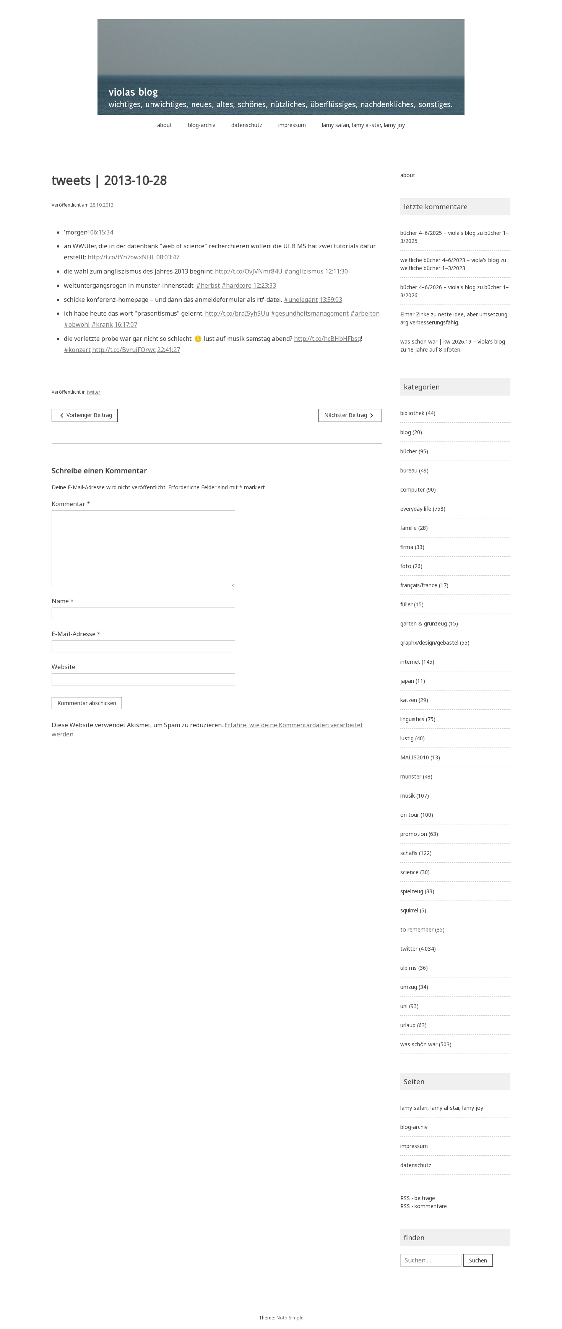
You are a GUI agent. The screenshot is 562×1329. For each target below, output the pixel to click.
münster (410, 776)
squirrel (409, 910)
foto (405, 566)
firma (406, 546)
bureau (408, 470)
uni (404, 1006)
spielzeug (411, 891)
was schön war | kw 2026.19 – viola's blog (452, 341)
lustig (407, 738)
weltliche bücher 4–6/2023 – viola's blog (449, 260)
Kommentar (71, 504)
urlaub (408, 1025)
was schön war (418, 1044)
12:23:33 (264, 285)
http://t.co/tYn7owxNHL (121, 257)
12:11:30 (336, 271)
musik (407, 795)
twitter (94, 392)
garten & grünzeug (423, 623)
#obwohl (77, 324)
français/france (418, 585)
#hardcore (236, 285)
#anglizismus (303, 271)
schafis (408, 853)
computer (412, 489)
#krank (102, 324)
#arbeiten (365, 313)
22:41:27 (168, 349)
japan (407, 680)
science (409, 872)
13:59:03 (330, 299)
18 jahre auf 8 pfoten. (434, 349)
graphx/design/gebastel (429, 642)
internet (410, 661)
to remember (417, 929)
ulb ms (408, 967)
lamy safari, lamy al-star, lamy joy (363, 125)
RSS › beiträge (417, 1198)
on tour (409, 814)
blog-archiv (201, 125)
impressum (292, 125)
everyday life (415, 508)
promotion (413, 833)
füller (406, 604)
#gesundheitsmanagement (310, 313)
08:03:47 (167, 257)
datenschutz (246, 125)
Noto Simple (290, 1317)
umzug (408, 986)
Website (63, 667)
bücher (408, 451)
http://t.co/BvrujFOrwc (124, 349)
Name (63, 601)
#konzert (77, 349)
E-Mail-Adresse (76, 634)
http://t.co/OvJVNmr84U (249, 271)
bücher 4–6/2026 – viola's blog (438, 287)
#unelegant (301, 299)
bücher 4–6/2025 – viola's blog (438, 232)
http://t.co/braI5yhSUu (237, 313)
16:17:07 (125, 324)
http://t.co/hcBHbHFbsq (327, 338)
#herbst (208, 285)
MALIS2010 (414, 757)
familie (408, 527)
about (164, 125)
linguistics (412, 719)
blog (405, 432)
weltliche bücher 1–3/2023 (432, 268)
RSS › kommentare (423, 1206)
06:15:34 (101, 232)
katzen (408, 700)
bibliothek (412, 413)
